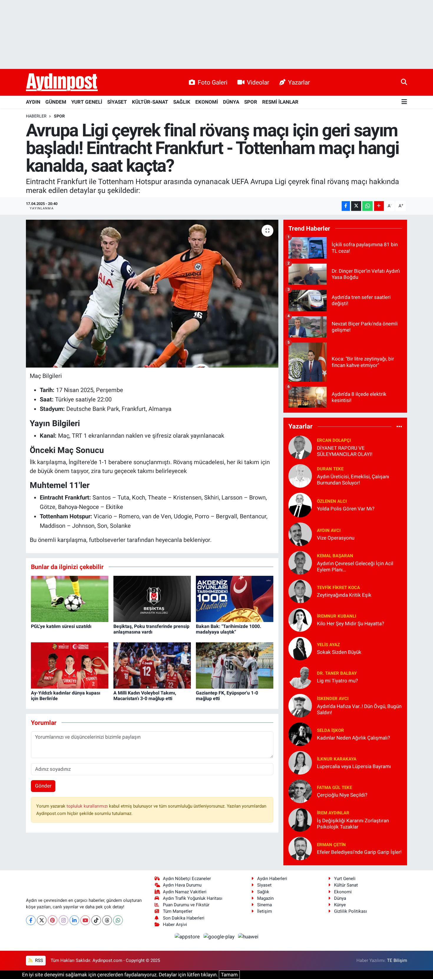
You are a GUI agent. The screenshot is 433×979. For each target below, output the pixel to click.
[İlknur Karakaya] (300, 762)
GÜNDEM (55, 102)
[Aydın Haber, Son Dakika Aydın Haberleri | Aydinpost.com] (62, 82)
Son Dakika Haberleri (183, 918)
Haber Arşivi (175, 924)
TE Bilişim (397, 960)
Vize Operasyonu (335, 538)
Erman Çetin (331, 844)
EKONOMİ (206, 102)
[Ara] (404, 82)
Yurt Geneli (345, 878)
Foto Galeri (212, 82)
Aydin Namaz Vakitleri (184, 891)
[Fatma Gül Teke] (300, 791)
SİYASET (117, 102)
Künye (340, 904)
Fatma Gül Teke (334, 787)
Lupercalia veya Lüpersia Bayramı (354, 766)
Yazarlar (299, 82)
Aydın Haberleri (272, 878)
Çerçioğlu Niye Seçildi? (342, 795)
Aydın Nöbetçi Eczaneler (187, 878)
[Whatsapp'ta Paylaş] (367, 206)
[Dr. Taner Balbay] (300, 676)
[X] (42, 920)
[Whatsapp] (118, 920)
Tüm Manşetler (177, 911)
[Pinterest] (52, 920)
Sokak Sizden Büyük (339, 652)
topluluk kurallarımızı (88, 806)
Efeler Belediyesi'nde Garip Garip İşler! (359, 852)
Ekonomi (343, 891)
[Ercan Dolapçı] (300, 447)
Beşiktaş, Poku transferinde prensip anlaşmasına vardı (151, 629)
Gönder (43, 786)
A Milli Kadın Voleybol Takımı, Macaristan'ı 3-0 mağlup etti (144, 695)
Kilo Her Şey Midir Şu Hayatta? (350, 623)
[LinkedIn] (74, 920)
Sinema (264, 904)
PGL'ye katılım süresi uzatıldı (61, 626)
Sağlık (263, 891)
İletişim (264, 911)
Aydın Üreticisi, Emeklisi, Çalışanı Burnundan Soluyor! (353, 480)
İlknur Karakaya (336, 759)
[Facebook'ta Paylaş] (346, 206)
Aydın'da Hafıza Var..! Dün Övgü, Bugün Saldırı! (359, 709)
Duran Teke (330, 469)
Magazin (265, 898)
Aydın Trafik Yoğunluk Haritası (192, 898)
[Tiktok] (96, 920)
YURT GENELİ (86, 102)
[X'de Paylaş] (356, 206)
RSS (38, 960)
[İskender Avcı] (300, 705)
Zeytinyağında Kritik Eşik (344, 595)
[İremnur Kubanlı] (300, 619)
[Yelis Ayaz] (300, 648)
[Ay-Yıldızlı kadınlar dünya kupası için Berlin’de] (69, 665)
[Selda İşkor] (300, 734)
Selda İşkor (330, 730)
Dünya (340, 898)
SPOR (250, 102)
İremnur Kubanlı (336, 616)
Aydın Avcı (329, 530)
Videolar (258, 82)
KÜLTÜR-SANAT (150, 102)
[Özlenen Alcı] (300, 504)
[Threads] (107, 920)
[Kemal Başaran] (300, 562)
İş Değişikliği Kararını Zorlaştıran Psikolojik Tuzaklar (353, 824)
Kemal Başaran (335, 555)
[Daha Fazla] (379, 206)
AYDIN (33, 102)
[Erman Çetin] (300, 848)
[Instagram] (63, 920)
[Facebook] (31, 920)
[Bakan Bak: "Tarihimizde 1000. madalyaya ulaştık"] (234, 598)
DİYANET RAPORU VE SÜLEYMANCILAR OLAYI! (344, 451)
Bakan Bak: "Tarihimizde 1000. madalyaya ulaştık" (228, 629)
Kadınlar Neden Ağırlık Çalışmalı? (353, 738)
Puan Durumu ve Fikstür (186, 904)
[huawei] (248, 936)
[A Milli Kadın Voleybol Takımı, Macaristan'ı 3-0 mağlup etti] (152, 665)
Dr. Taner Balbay (337, 673)
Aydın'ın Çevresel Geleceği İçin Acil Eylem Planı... (355, 566)
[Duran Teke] (300, 475)
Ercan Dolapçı (334, 440)
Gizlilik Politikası (350, 911)
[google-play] (219, 936)
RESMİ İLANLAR (280, 102)
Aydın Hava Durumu (182, 885)
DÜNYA (231, 102)
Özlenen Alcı (332, 501)
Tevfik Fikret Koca (338, 587)
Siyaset (264, 885)
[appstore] (187, 936)
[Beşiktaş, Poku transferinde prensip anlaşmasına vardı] (152, 598)
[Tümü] (399, 426)
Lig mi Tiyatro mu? (337, 681)
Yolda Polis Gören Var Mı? (345, 509)
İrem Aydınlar (333, 813)
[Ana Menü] (404, 102)
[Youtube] (85, 920)
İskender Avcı (332, 698)
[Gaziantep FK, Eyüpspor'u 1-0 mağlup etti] (234, 665)
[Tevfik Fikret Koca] (300, 591)
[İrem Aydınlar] (300, 819)
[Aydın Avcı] (300, 534)
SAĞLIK (181, 102)
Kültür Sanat (346, 885)
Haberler (36, 116)
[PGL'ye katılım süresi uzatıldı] (69, 598)
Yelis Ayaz (328, 644)
